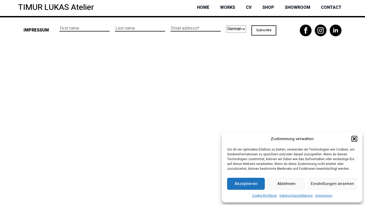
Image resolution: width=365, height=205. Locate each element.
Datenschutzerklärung (296, 195)
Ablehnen (286, 184)
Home (203, 7)
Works (227, 7)
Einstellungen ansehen (332, 184)
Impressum (323, 195)
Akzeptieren (246, 184)
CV (249, 7)
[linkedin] (335, 30)
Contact (331, 7)
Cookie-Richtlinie (264, 195)
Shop (268, 7)
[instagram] (321, 30)
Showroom (297, 7)
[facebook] (306, 30)
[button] (354, 138)
